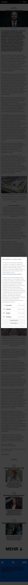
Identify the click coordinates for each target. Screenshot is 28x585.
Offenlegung (21, 326)
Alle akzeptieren (14, 323)
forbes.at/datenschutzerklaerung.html (12, 274)
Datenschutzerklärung (8, 326)
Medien (8, 313)
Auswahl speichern (14, 320)
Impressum (16, 326)
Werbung (8, 317)
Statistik (8, 309)
